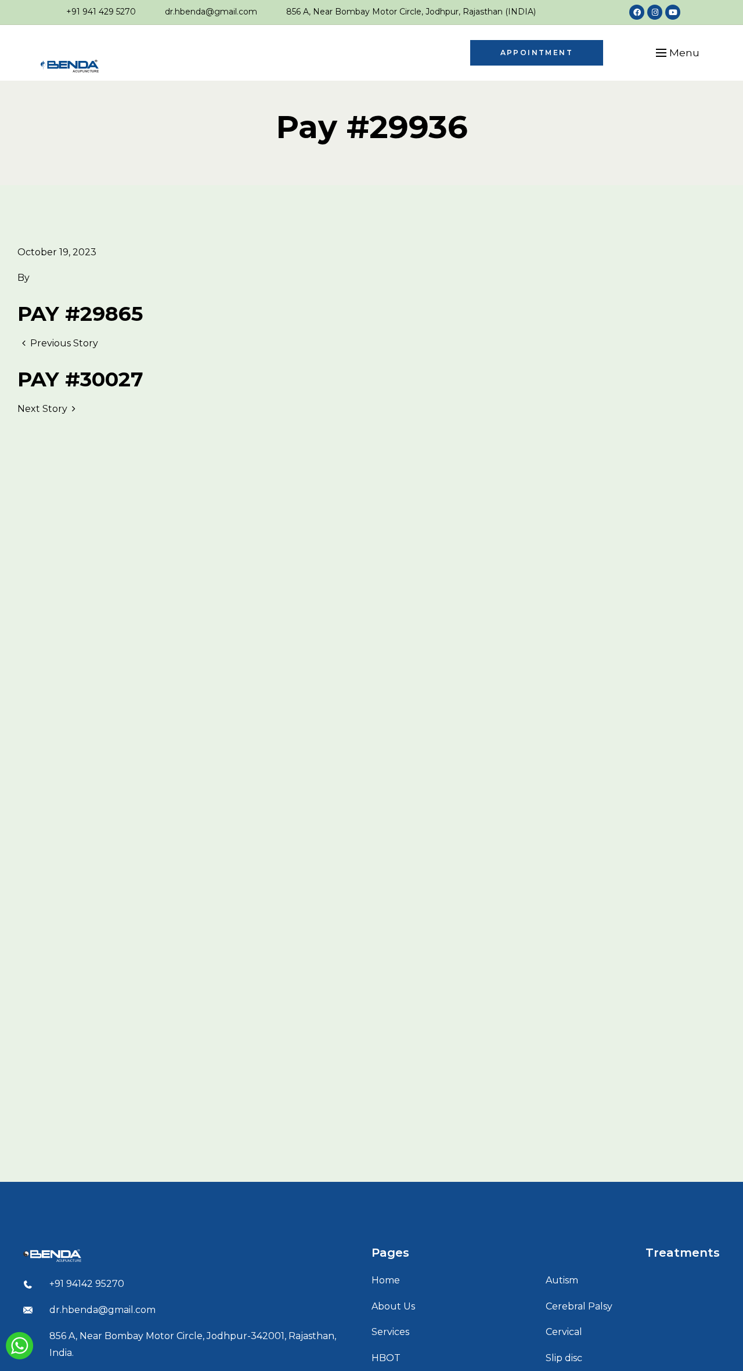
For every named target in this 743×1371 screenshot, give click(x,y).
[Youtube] (672, 12)
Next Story (42, 408)
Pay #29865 (80, 313)
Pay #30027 (80, 379)
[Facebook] (636, 12)
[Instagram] (654, 12)
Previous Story (64, 343)
